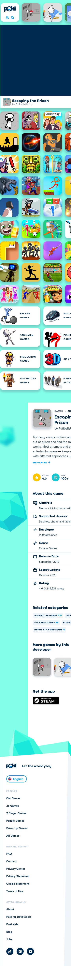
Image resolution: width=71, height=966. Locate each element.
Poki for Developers (18, 917)
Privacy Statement (18, 876)
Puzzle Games (15, 820)
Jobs (9, 939)
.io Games (12, 806)
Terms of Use (14, 891)
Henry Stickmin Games (49, 630)
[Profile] (7, 18)
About (10, 909)
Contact (11, 861)
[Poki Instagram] (20, 951)
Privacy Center (15, 869)
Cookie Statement (17, 883)
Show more (40, 462)
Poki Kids (12, 924)
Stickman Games (46, 623)
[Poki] (10, 9)
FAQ (9, 854)
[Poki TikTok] (9, 951)
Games (58, 411)
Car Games (13, 798)
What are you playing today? (12, 18)
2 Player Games (16, 813)
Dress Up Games (17, 828)
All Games (13, 835)
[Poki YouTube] (30, 951)
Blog (9, 932)
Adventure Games (48, 615)
